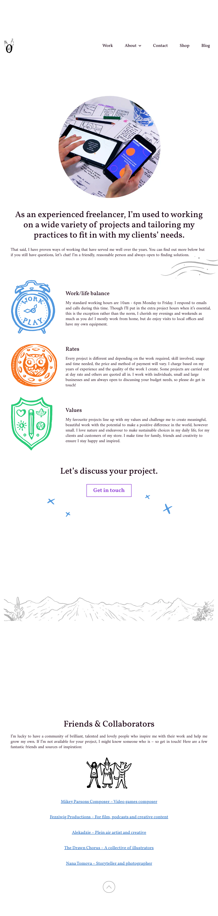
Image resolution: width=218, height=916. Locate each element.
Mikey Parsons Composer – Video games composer (109, 802)
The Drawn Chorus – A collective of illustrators (109, 848)
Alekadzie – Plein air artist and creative (109, 833)
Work (107, 46)
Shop (184, 46)
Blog (205, 46)
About (130, 46)
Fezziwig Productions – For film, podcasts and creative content (109, 817)
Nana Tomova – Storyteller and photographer (109, 864)
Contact (160, 46)
